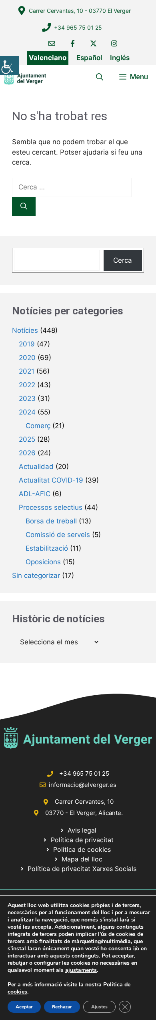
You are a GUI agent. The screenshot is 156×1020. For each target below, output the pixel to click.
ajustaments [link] (81, 970)
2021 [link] (26, 371)
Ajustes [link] (99, 1007)
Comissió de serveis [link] (58, 535)
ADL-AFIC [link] (34, 494)
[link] (9, 65)
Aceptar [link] (24, 1007)
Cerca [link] (122, 260)
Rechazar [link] (62, 1007)
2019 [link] (27, 344)
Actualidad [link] (36, 467)
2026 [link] (27, 453)
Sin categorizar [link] (36, 575)
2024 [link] (27, 412)
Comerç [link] (38, 426)
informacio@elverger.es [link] (82, 785)
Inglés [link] (120, 58)
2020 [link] (27, 358)
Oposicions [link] (43, 562)
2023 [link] (27, 398)
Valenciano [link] (47, 58)
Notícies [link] (25, 330)
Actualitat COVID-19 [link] (51, 480)
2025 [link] (27, 439)
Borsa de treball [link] (51, 521)
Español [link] (89, 58)
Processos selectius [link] (50, 507)
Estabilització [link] (47, 548)
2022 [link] (27, 385)
